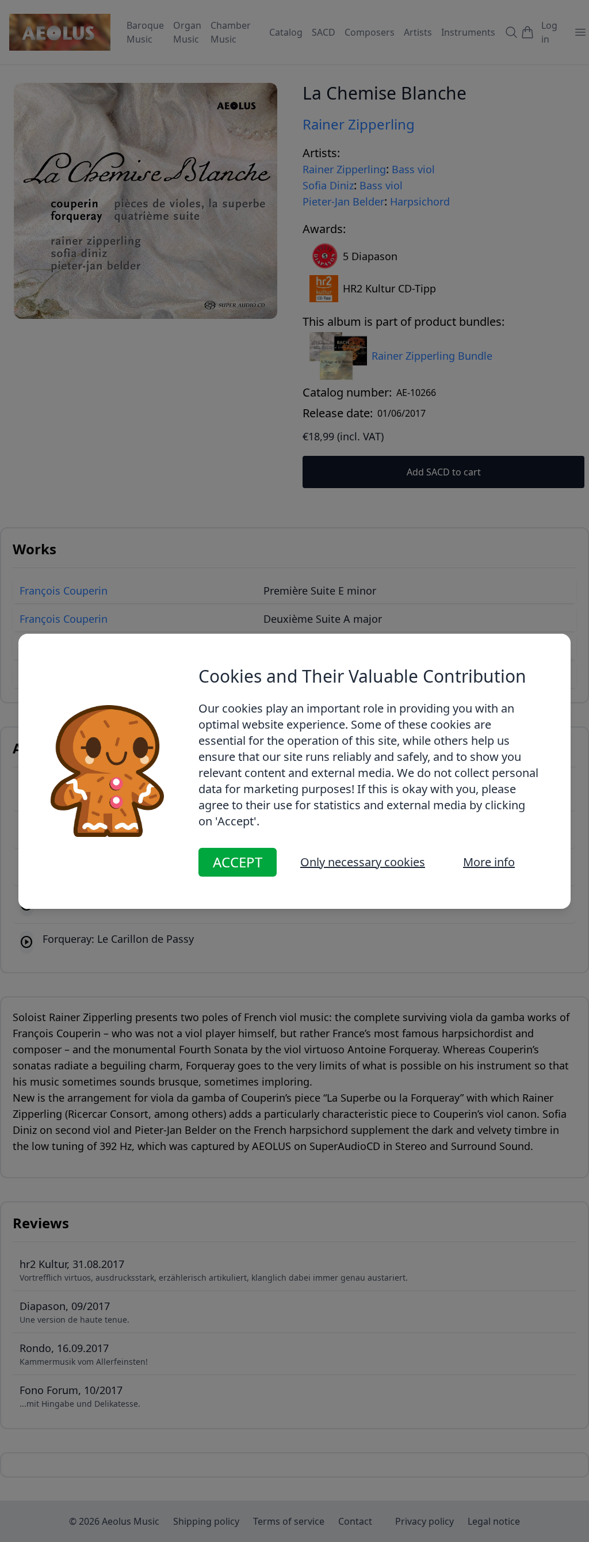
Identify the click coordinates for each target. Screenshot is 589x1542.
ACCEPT (237, 861)
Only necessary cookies (362, 862)
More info (489, 862)
